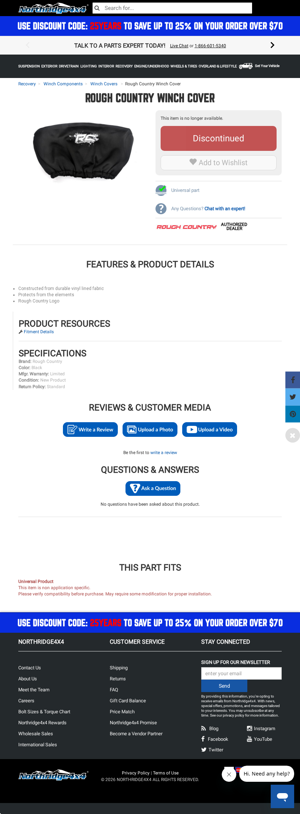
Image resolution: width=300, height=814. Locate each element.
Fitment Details (39, 331)
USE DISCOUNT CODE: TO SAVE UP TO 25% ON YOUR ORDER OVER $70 (150, 26)
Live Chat (179, 45)
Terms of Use (166, 773)
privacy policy (233, 715)
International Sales (37, 744)
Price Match (122, 711)
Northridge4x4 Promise (133, 722)
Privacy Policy (136, 773)
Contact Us (29, 667)
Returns (118, 678)
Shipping (119, 667)
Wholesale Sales (35, 733)
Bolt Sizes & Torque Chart (44, 711)
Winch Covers (103, 83)
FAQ (114, 689)
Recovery (27, 83)
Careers (26, 700)
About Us (27, 678)
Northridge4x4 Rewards (42, 722)
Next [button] (272, 45)
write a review (163, 452)
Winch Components (63, 83)
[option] (150, 45)
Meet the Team (33, 689)
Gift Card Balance (128, 700)
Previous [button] (27, 45)
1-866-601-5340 (210, 45)
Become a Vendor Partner (136, 733)
